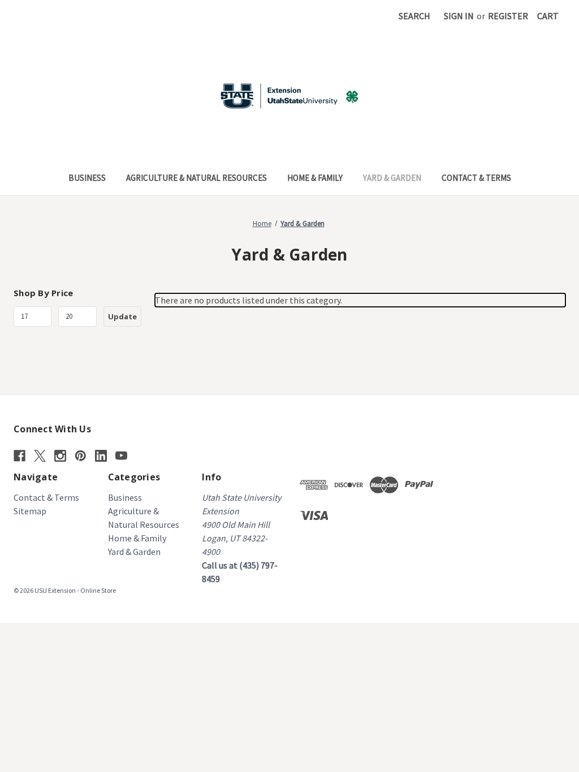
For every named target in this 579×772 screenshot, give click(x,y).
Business (87, 177)
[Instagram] (60, 456)
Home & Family (315, 177)
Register (508, 15)
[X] (40, 456)
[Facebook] (19, 456)
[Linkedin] (101, 456)
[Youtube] (121, 456)
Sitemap (30, 511)
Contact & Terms (476, 177)
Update (122, 316)
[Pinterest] (81, 456)
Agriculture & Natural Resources (196, 177)
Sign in (459, 15)
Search (414, 15)
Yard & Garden (392, 177)
